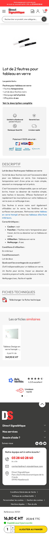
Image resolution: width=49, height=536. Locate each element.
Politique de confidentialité (23, 496)
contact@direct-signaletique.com (27, 466)
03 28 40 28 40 (22, 458)
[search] (44, 19)
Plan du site (32, 504)
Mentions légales (18, 504)
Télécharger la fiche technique (25, 299)
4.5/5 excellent (35, 382)
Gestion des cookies (35, 500)
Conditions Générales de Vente (23, 492)
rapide (29, 390)
